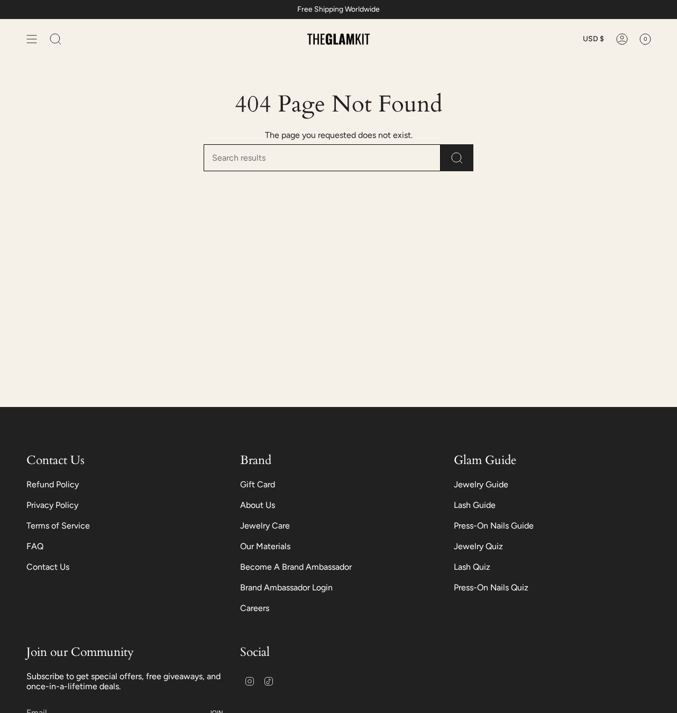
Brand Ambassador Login (286, 587)
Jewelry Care (265, 526)
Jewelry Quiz (478, 546)
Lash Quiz (472, 567)
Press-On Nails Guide (494, 526)
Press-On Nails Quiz (491, 587)
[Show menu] (31, 39)
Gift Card (257, 484)
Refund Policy (52, 484)
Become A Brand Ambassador (296, 567)
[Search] (457, 157)
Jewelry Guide (481, 484)
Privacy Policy (52, 505)
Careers (254, 608)
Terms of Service (58, 526)
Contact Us (47, 567)
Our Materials (265, 546)
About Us (257, 505)
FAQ (34, 546)
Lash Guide (475, 505)
